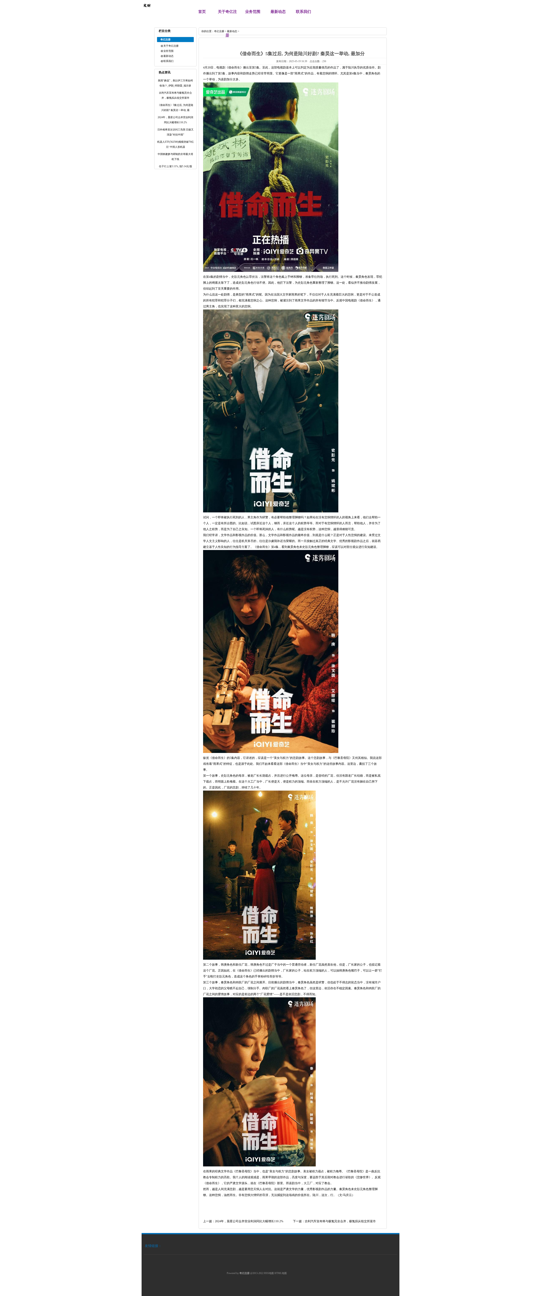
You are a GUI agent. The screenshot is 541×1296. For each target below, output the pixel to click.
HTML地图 (281, 1273)
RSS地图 (269, 1273)
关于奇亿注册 (171, 45)
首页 (202, 12)
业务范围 (252, 12)
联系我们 (303, 12)
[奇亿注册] (147, 9)
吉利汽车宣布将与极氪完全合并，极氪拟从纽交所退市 (340, 1221)
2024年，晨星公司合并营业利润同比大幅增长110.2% (249, 1221)
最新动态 (278, 12)
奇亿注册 (219, 31)
